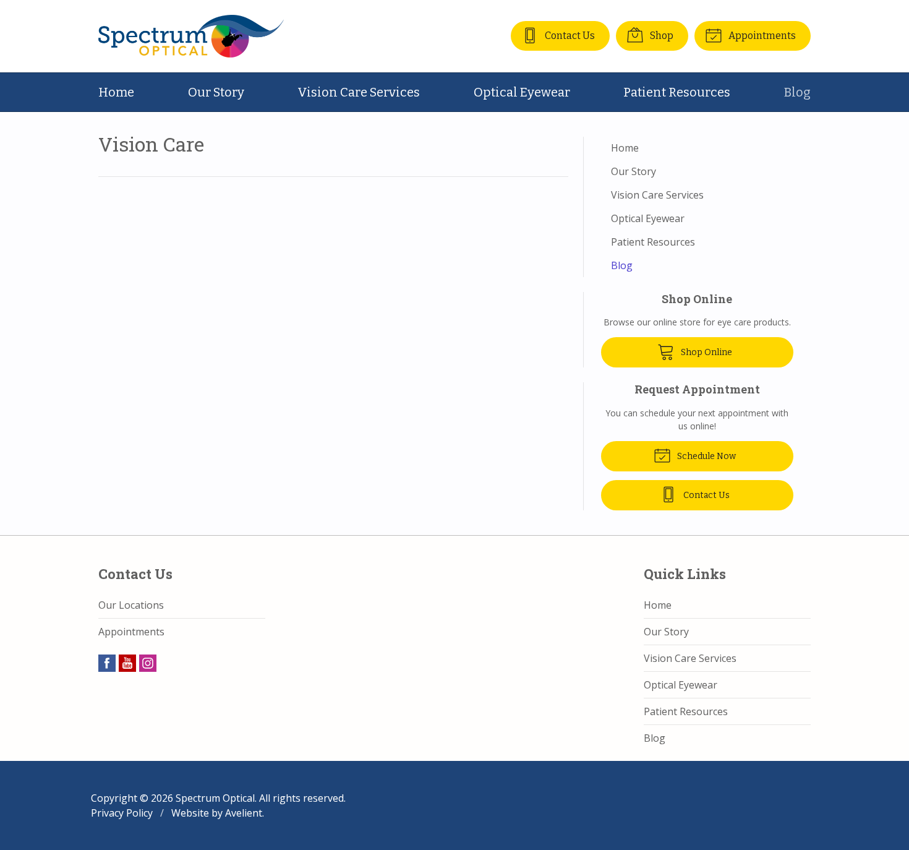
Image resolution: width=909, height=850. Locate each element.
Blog (797, 92)
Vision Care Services (358, 92)
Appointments (761, 35)
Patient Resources (676, 92)
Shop (660, 35)
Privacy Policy (122, 813)
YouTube (127, 663)
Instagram (147, 663)
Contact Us (569, 35)
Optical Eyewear (522, 92)
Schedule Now (705, 456)
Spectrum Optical (215, 798)
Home (116, 92)
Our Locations (131, 605)
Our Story (216, 92)
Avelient (243, 813)
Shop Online (705, 352)
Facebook (107, 663)
